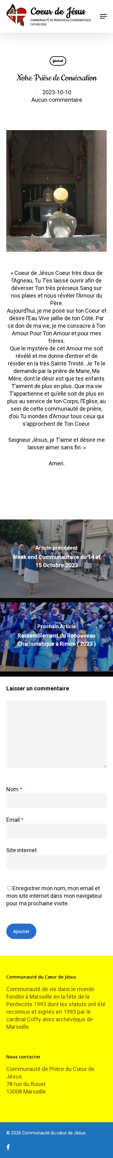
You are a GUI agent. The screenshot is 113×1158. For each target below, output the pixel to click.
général (58, 60)
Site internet (21, 850)
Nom (14, 789)
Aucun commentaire (56, 99)
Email (15, 819)
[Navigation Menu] (103, 16)
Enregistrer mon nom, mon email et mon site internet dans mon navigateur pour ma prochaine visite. (54, 896)
